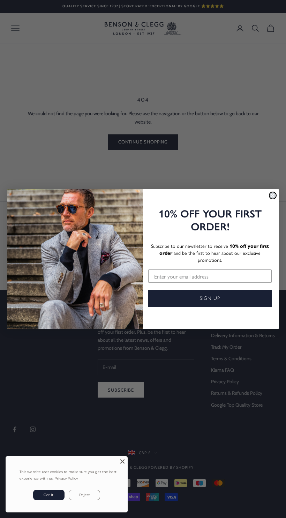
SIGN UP (210, 298)
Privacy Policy (66, 478)
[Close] (122, 461)
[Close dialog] (272, 195)
